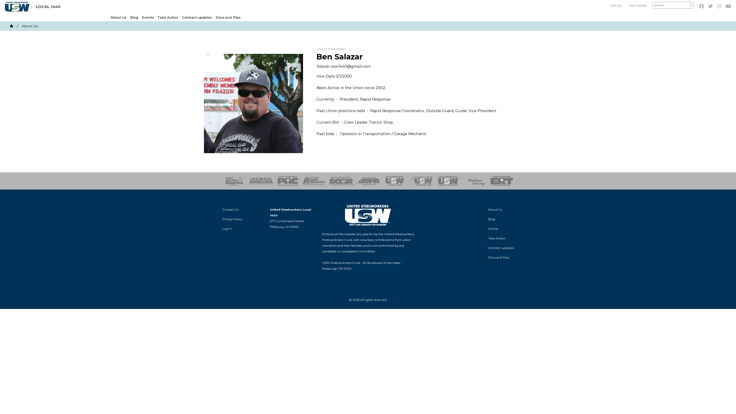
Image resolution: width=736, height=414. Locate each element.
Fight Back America (261, 181)
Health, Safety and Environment (448, 181)
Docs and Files (228, 17)
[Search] (691, 5)
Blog (134, 17)
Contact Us (230, 209)
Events (148, 17)
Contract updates (197, 17)
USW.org (616, 5)
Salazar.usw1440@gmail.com (343, 66)
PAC (288, 181)
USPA (368, 181)
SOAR (341, 181)
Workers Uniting (475, 181)
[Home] (11, 26)
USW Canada (638, 5)
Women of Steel (422, 181)
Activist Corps (395, 181)
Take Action (168, 17)
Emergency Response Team (502, 181)
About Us (118, 17)
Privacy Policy (232, 219)
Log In (227, 229)
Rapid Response (315, 181)
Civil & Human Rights (234, 181)
